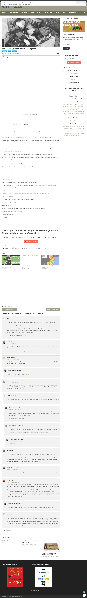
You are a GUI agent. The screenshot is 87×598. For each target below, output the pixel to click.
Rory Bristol (72, 128)
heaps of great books (12, 227)
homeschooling (10, 306)
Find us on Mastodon (35, 590)
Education (4, 51)
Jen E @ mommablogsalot (14, 381)
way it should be (23, 227)
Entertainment (14, 12)
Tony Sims (71, 135)
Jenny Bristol (74, 93)
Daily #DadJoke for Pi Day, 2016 (10, 309)
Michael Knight (70, 131)
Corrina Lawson (55, 556)
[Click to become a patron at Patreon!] (31, 241)
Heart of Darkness (19, 154)
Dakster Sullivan (33, 544)
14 (57, 53)
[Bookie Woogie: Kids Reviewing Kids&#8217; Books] (31, 260)
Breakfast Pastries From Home (9, 541)
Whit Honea (71, 130)
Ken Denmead (74, 73)
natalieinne (10, 450)
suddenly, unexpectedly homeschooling (45, 185)
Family (9, 51)
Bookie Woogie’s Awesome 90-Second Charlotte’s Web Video (10, 266)
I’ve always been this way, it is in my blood (11, 134)
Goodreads (34, 208)
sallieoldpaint (10, 480)
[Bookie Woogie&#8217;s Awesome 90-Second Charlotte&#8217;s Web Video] (11, 260)
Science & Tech (48, 12)
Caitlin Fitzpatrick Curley (16, 53)
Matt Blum (73, 79)
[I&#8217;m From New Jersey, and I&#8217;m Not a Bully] (50, 260)
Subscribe (66, 48)
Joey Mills (76, 131)
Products (24, 12)
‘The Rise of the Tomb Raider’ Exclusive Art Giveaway (49, 554)
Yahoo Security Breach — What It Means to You (30, 541)
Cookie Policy (27, 4)
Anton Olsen (66, 133)
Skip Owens (71, 133)
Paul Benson (66, 126)
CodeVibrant (19, 596)
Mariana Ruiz (78, 133)
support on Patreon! (77, 140)
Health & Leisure (35, 12)
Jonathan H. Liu (66, 98)
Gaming (4, 12)
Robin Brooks (78, 128)
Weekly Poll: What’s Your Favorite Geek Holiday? (53, 309)
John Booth (81, 126)
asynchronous (5, 187)
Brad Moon (81, 131)
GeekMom (14, 51)
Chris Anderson (73, 120)
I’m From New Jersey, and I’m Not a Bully (50, 265)
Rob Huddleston (78, 130)
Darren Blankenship (74, 126)
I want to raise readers (7, 196)
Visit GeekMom (73, 12)
